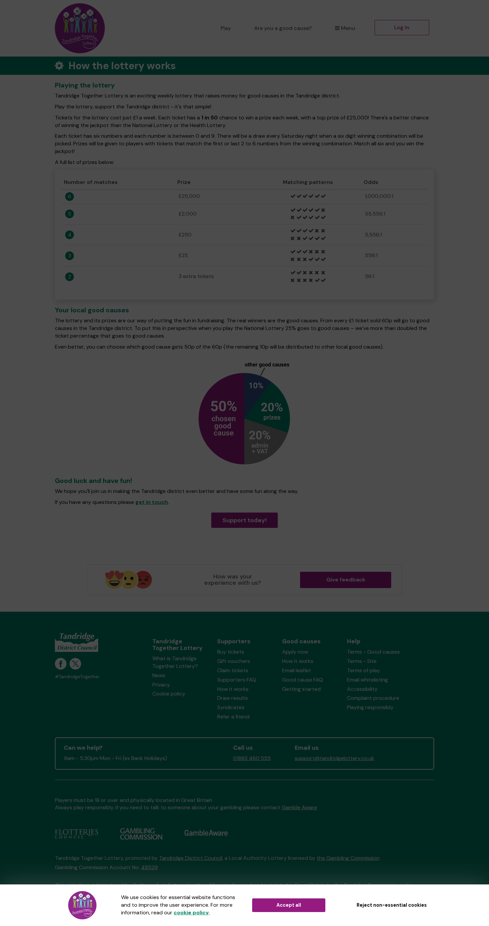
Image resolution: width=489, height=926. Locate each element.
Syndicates (230, 707)
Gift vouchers (233, 661)
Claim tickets (232, 670)
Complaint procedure (373, 697)
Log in (401, 27)
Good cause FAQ (302, 679)
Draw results (232, 697)
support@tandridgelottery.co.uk (334, 758)
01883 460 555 (252, 758)
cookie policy (191, 912)
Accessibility (362, 689)
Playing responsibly (370, 707)
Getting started (301, 689)
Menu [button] (348, 28)
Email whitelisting (367, 679)
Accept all (288, 905)
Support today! (245, 520)
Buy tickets (230, 651)
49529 (149, 867)
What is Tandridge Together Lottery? (175, 662)
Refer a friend (233, 716)
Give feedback (345, 579)
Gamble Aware (299, 807)
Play (226, 28)
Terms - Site (362, 661)
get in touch (151, 502)
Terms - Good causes (373, 651)
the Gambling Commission (348, 857)
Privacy (161, 684)
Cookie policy (168, 693)
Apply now (295, 651)
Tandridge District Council (190, 857)
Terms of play (363, 670)
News (158, 675)
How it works (232, 689)
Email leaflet (296, 670)
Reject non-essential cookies (392, 905)
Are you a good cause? (283, 28)
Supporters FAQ (236, 679)
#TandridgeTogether (77, 677)
